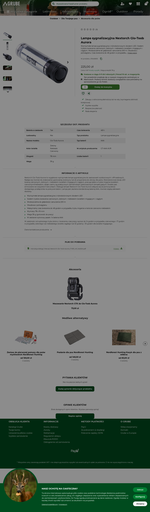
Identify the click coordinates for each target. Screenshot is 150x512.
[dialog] (75, 256)
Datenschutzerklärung (50, 504)
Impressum (63, 504)
